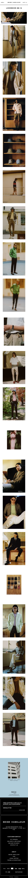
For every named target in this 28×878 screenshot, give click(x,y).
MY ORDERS (14, 839)
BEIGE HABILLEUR (14, 854)
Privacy (11, 876)
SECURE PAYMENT (14, 843)
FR (6, 872)
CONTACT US (14, 845)
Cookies (16, 876)
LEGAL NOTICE (13, 858)
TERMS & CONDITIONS (14, 860)
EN (9, 872)
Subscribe (22, 810)
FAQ (14, 856)
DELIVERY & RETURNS (14, 841)
